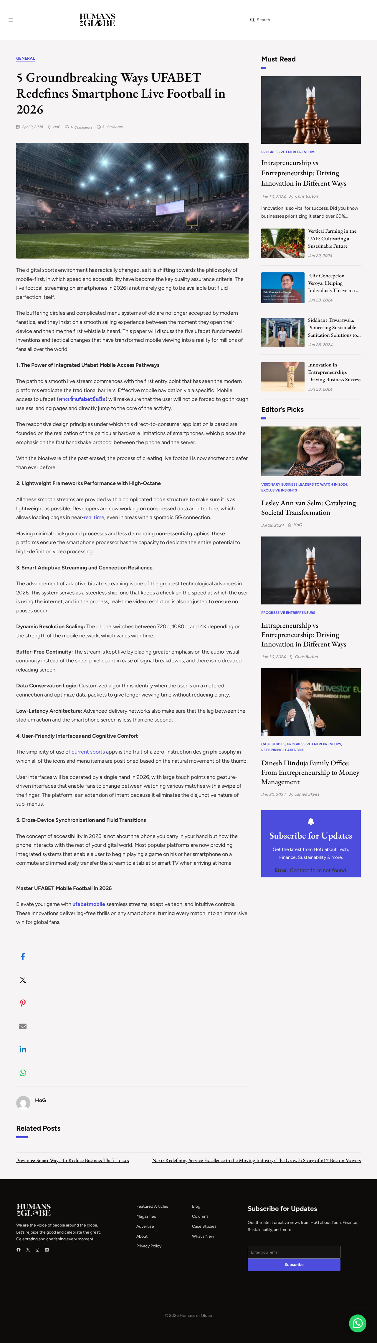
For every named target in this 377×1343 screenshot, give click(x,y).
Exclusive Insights (279, 490)
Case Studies (273, 744)
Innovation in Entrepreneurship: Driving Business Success (334, 372)
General (25, 58)
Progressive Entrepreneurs (288, 152)
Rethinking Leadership (282, 750)
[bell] (311, 821)
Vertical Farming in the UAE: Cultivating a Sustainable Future (332, 238)
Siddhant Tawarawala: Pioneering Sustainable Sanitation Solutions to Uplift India (332, 327)
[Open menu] (10, 20)
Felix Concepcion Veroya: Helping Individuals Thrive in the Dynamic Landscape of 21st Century (334, 283)
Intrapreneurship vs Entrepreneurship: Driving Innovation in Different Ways (303, 173)
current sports (88, 752)
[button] (22, 956)
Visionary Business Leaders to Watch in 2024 (304, 484)
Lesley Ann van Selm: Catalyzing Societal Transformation (308, 507)
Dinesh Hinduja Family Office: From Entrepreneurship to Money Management (310, 772)
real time (94, 517)
